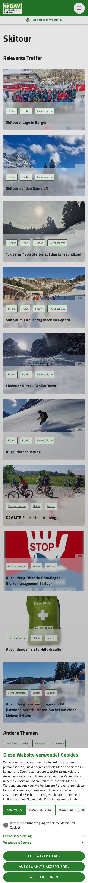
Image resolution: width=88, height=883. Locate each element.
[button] (44, 835)
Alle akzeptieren (44, 856)
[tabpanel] (44, 832)
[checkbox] (44, 825)
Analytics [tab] (14, 810)
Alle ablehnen (44, 877)
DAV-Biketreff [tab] (40, 810)
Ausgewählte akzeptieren (44, 867)
